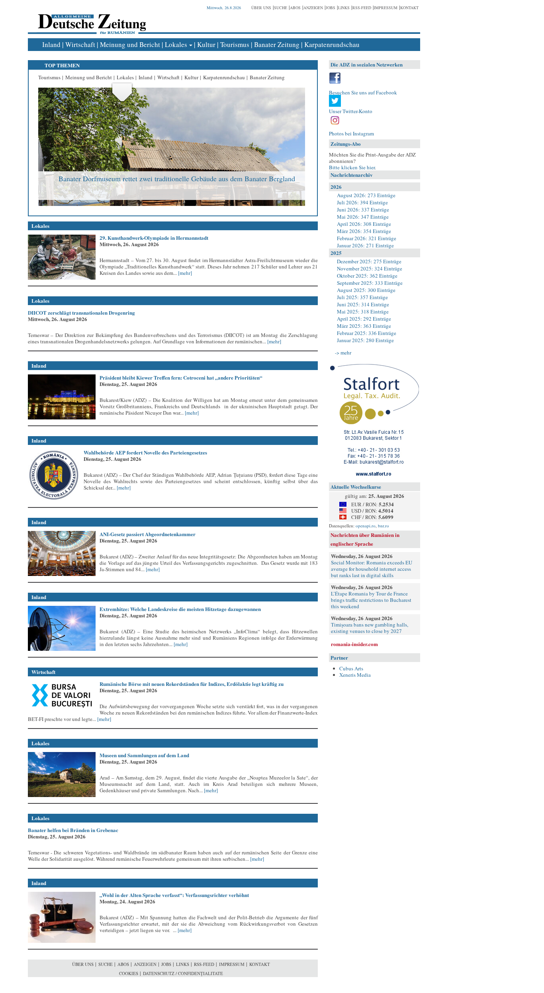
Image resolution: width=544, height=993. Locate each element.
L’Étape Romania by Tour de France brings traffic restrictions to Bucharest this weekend (371, 600)
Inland (51, 44)
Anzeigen (313, 7)
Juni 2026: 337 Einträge (363, 209)
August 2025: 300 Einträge (366, 290)
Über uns (261, 7)
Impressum (385, 7)
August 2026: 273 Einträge (366, 195)
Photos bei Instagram (351, 133)
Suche (280, 7)
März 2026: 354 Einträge (364, 231)
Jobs (330, 7)
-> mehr (343, 352)
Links (344, 7)
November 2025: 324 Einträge (369, 268)
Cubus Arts (351, 668)
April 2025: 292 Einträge (364, 318)
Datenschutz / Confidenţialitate (183, 973)
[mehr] (184, 272)
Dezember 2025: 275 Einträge (369, 261)
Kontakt (409, 7)
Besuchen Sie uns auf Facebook (363, 92)
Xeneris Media (355, 674)
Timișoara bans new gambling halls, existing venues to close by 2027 (369, 628)
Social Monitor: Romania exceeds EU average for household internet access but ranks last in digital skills (371, 569)
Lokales (176, 44)
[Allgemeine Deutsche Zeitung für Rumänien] (90, 18)
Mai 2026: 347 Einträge (363, 216)
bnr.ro (383, 526)
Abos (295, 7)
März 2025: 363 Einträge (364, 326)
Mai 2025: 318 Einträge (363, 311)
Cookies (128, 973)
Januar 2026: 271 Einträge (365, 245)
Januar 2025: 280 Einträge (365, 340)
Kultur (206, 44)
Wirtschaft (80, 44)
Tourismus (234, 44)
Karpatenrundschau (332, 44)
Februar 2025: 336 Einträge (366, 333)
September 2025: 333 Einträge (370, 283)
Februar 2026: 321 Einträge (366, 238)
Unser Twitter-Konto (350, 111)
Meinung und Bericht (130, 44)
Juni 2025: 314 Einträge (363, 304)
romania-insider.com (354, 644)
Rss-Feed (361, 7)
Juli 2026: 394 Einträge (362, 202)
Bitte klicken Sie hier (352, 167)
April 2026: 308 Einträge (364, 224)
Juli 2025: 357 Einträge (362, 297)
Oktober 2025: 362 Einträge (367, 275)
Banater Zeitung (276, 44)
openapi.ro (366, 526)
